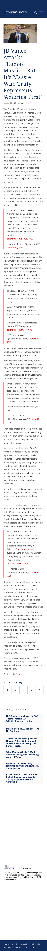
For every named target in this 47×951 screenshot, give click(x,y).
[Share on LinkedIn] (31, 690)
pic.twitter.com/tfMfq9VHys (19, 329)
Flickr (18, 674)
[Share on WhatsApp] (23, 690)
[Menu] (40, 13)
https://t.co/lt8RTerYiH (17, 563)
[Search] (34, 13)
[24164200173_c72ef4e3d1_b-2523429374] (20, 33)
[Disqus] (23, 826)
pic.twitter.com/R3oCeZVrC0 (20, 238)
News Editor (24, 103)
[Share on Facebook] (8, 690)
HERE (33, 947)
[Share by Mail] (39, 690)
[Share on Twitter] (16, 690)
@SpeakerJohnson (23, 549)
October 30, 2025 (15, 247)
